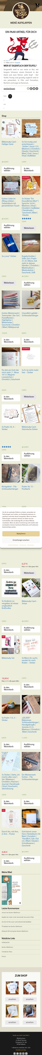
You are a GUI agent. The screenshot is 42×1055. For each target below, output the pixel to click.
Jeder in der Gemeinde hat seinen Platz (21, 917)
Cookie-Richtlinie (13, 545)
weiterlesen (9, 89)
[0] (37, 8)
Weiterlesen (29, 228)
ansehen (12, 999)
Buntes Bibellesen (14, 912)
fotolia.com (8, 60)
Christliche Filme (7, 952)
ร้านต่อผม (5, 926)
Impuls (17, 63)
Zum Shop (21, 976)
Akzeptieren (21, 534)
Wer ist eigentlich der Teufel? (20, 66)
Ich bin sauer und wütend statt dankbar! (19, 922)
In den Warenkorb (28, 170)
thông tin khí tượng (8, 931)
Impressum (22, 545)
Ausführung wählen (9, 170)
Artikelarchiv (6, 942)
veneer (4, 912)
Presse (4, 956)
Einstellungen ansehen (21, 540)
